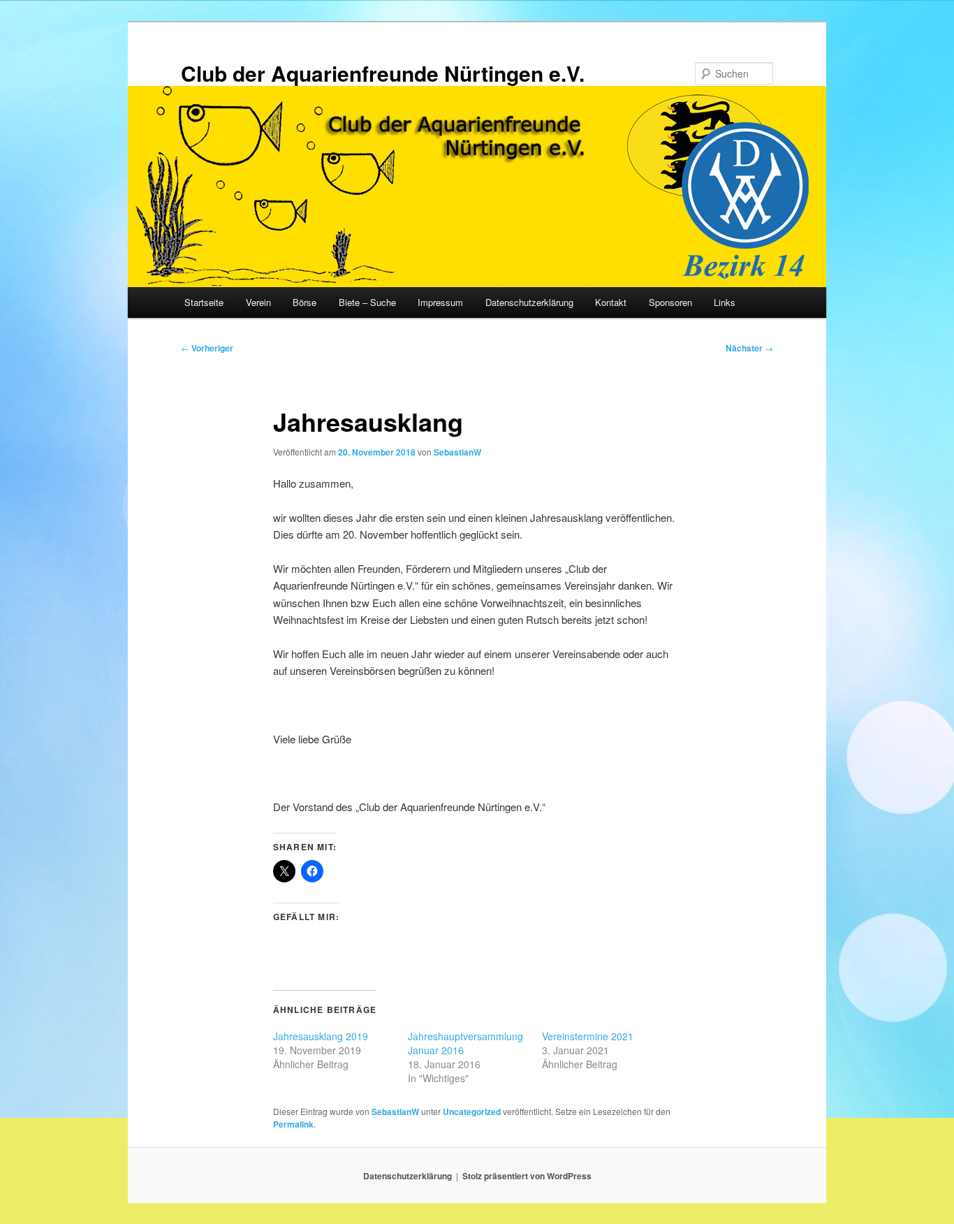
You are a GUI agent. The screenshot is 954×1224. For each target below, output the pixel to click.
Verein (258, 302)
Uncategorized (472, 1111)
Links (724, 302)
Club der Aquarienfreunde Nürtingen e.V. (383, 73)
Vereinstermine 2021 (587, 1036)
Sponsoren (670, 302)
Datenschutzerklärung (529, 302)
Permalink (293, 1124)
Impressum (440, 302)
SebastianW (457, 452)
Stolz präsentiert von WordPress (527, 1176)
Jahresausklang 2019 (320, 1036)
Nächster (749, 348)
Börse (304, 302)
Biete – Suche (367, 302)
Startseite (203, 302)
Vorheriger (207, 348)
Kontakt (610, 302)
